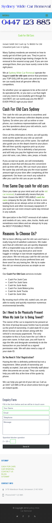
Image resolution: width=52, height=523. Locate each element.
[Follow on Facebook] (23, 516)
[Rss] (34, 516)
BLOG (4, 474)
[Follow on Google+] (29, 516)
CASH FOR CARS (8, 466)
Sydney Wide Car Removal (21, 73)
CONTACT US (7, 471)
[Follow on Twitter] (17, 516)
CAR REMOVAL (7, 469)
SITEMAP (5, 476)
